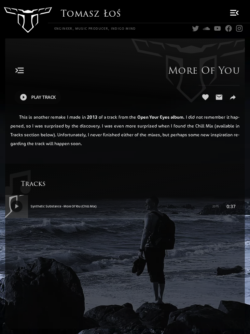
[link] (195, 28)
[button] (233, 13)
